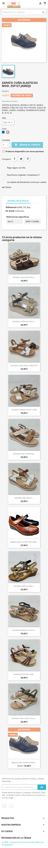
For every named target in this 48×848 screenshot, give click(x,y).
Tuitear (21, 158)
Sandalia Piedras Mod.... (24, 586)
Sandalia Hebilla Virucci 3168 (24, 409)
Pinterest (27, 158)
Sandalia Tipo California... (24, 453)
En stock (10, 211)
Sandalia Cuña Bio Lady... (24, 674)
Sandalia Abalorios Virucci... (24, 630)
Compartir (14, 158)
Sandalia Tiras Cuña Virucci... (24, 718)
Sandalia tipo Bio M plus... (24, 277)
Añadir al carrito (27, 144)
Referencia (11, 207)
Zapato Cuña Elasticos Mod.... (24, 762)
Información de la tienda (16, 837)
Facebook (4, 806)
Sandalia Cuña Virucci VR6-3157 (24, 365)
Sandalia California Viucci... (24, 321)
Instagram (11, 806)
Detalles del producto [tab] (18, 200)
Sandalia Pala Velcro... (24, 498)
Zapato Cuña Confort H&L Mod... (24, 542)
